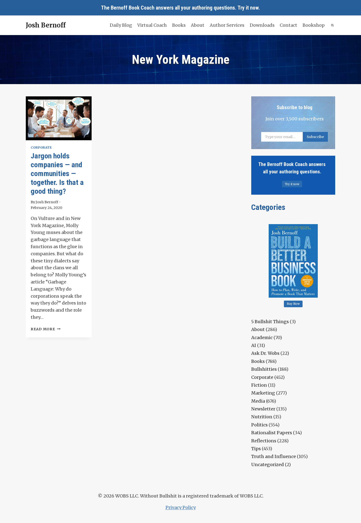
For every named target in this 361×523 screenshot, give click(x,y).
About (197, 25)
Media (258, 401)
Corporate (41, 147)
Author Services (227, 25)
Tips (256, 448)
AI (253, 345)
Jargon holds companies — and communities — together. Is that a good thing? (57, 173)
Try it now (248, 8)
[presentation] (59, 118)
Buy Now (293, 304)
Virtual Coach (152, 25)
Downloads (262, 25)
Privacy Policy (181, 507)
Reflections (263, 441)
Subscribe (315, 137)
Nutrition (261, 417)
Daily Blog (121, 25)
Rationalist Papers (271, 432)
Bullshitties (264, 369)
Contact (288, 25)
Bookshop (314, 25)
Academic (262, 337)
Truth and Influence (273, 456)
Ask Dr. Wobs (265, 353)
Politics (259, 425)
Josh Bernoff (47, 202)
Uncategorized (267, 464)
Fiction (259, 385)
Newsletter (263, 409)
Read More (45, 329)
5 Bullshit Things (270, 321)
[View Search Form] (332, 25)
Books (179, 25)
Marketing (263, 393)
